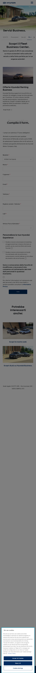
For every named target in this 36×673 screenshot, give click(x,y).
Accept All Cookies (18, 658)
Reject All (18, 663)
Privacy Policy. (12, 653)
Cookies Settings (18, 668)
